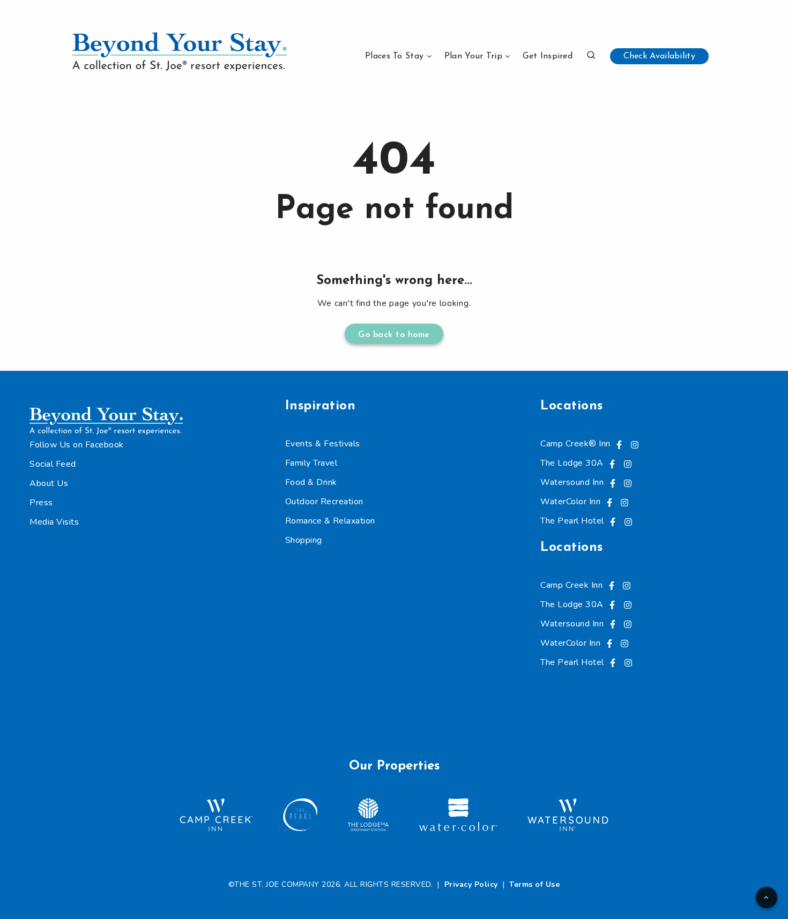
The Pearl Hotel (572, 521)
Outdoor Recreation (324, 501)
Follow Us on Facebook (76, 445)
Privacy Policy (471, 884)
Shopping (303, 540)
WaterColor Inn (570, 501)
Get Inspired (548, 56)
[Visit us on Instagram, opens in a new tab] (634, 444)
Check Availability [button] (659, 56)
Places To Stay (394, 56)
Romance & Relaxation (330, 521)
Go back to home (394, 335)
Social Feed (52, 464)
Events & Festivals (322, 444)
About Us (48, 483)
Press (41, 503)
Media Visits (54, 522)
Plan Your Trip (473, 56)
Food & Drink (311, 482)
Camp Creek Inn (571, 585)
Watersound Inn (572, 482)
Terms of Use (534, 884)
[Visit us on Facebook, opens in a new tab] (619, 444)
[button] (591, 55)
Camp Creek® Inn (575, 444)
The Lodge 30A (572, 463)
